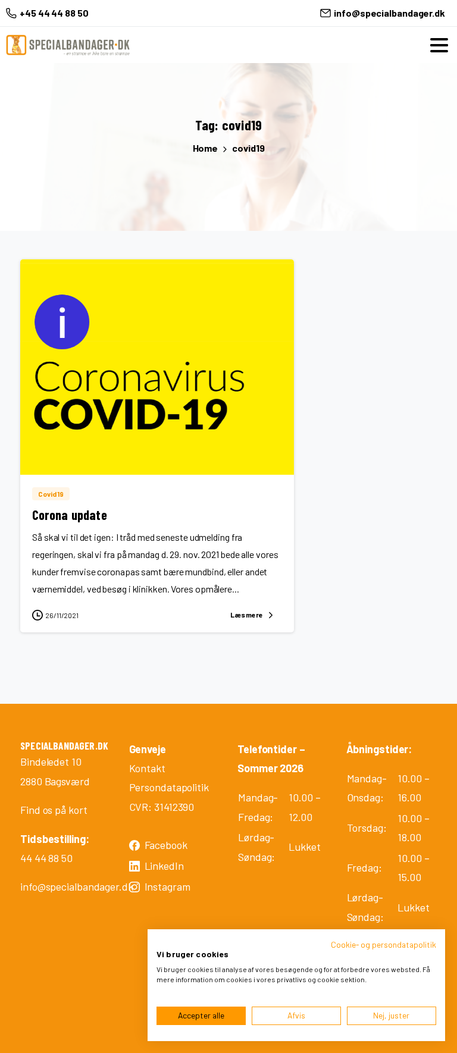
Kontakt (147, 768)
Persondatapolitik (169, 787)
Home (205, 147)
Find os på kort (53, 809)
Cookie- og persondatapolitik (383, 944)
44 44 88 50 (46, 857)
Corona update (69, 514)
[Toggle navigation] (439, 45)
